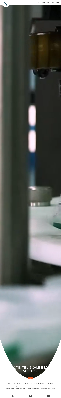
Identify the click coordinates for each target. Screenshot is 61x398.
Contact (57, 2)
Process (53, 2)
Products (43, 2)
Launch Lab (38, 2)
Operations (48, 2)
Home (34, 2)
